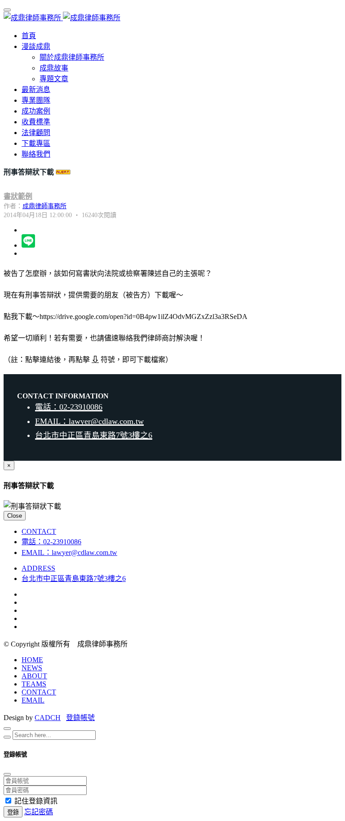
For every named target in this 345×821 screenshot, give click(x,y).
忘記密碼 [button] (38, 812)
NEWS (32, 668)
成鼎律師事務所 (44, 206)
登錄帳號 (80, 717)
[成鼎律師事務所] (62, 18)
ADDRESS (38, 568)
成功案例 (36, 111)
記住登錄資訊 (36, 801)
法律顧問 (36, 132)
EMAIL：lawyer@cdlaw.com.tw (89, 421)
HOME (32, 660)
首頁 (29, 35)
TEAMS (34, 684)
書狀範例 (18, 196)
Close (14, 515)
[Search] (7, 737)
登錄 (13, 812)
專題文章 (54, 79)
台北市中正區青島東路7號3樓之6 (93, 435)
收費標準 (36, 122)
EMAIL (33, 700)
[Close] (7, 728)
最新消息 (36, 89)
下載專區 (36, 143)
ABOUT (34, 676)
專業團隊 (36, 100)
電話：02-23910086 (68, 406)
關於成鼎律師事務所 (72, 57)
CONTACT (39, 531)
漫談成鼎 (36, 46)
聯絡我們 (36, 154)
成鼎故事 (54, 68)
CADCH (48, 717)
